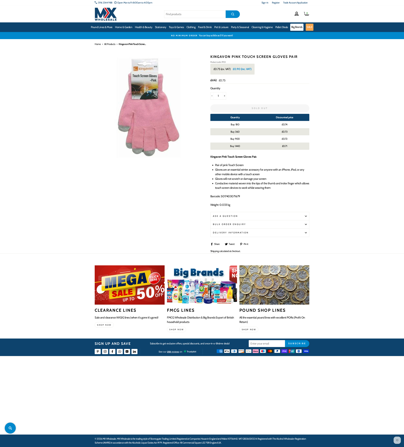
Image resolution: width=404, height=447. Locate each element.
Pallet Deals (281, 27)
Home (98, 44)
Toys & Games (176, 27)
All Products (109, 44)
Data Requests (271, 420)
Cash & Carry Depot (273, 386)
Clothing (191, 27)
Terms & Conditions (178, 403)
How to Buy (174, 380)
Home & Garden (123, 27)
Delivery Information (231, 232)
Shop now (104, 325)
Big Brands (297, 27)
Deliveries (173, 386)
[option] (202, 35)
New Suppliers (271, 408)
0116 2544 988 (105, 2)
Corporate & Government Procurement (187, 391)
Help (171, 374)
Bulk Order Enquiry (229, 224)
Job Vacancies (270, 403)
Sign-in (264, 2)
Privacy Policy (175, 408)
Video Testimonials (225, 380)
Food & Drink (205, 27)
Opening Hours (271, 380)
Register (275, 2)
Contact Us (269, 374)
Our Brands (221, 386)
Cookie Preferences (273, 414)
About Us (220, 374)
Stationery (160, 27)
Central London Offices (275, 391)
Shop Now (249, 329)
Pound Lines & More (102, 27)
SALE (309, 27)
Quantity (215, 88)
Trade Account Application (295, 2)
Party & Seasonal (240, 27)
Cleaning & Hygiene (262, 27)
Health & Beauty (143, 27)
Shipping (214, 251)
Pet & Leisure (221, 27)
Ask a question (225, 216)
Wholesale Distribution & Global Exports (187, 397)
